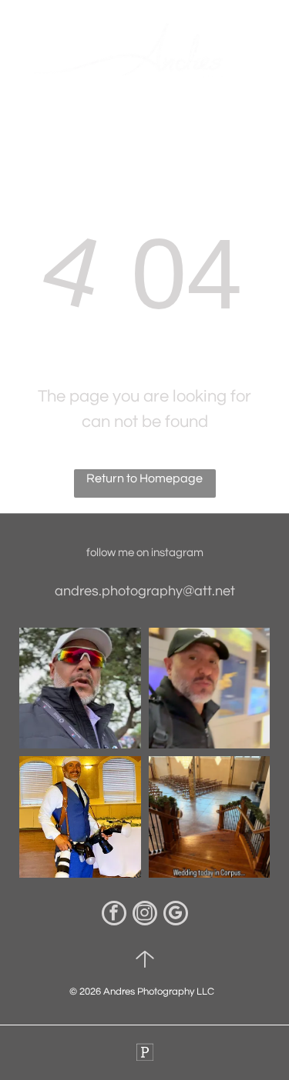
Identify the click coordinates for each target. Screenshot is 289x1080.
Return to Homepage (144, 478)
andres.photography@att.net (145, 591)
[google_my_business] (175, 915)
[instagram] (145, 915)
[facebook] (114, 915)
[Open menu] (265, 53)
